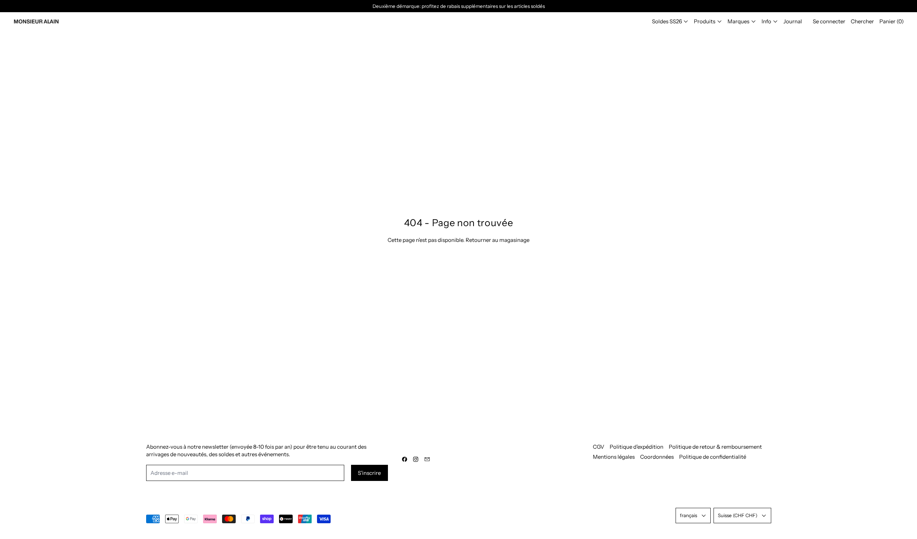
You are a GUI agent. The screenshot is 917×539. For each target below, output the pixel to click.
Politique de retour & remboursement (715, 446)
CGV (598, 446)
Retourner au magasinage (497, 240)
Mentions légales (614, 456)
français (688, 515)
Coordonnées (657, 456)
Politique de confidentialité (712, 456)
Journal (792, 21)
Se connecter (829, 21)
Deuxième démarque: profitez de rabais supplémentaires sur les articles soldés (459, 6)
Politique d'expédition (636, 446)
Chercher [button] (862, 21)
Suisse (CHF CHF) (737, 515)
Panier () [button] (891, 21)
